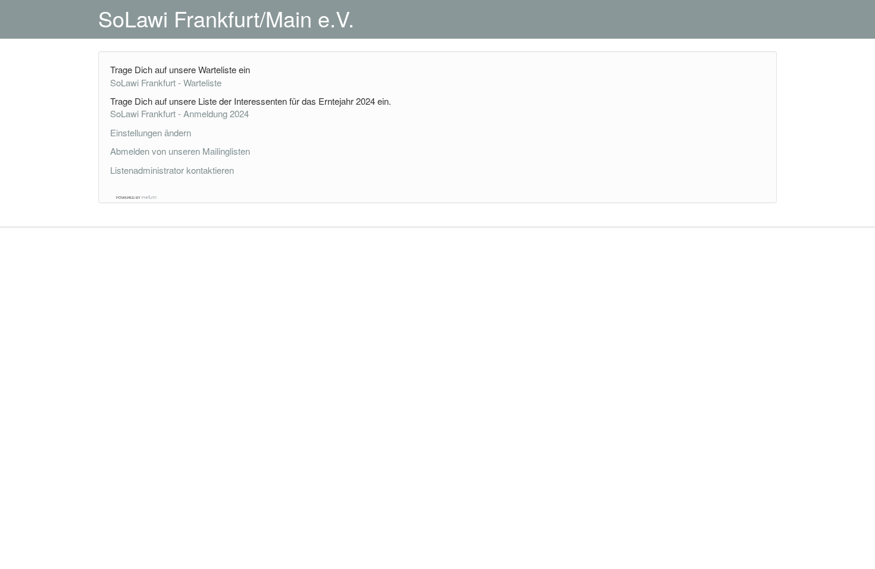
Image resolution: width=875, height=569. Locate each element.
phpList (149, 197)
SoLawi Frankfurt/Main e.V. (226, 18)
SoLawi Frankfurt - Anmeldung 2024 (179, 113)
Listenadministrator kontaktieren (172, 170)
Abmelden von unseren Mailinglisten (180, 151)
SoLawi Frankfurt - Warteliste (165, 82)
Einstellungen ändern (150, 132)
